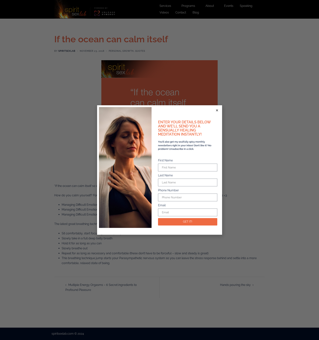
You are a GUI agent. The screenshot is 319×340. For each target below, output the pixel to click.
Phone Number (168, 190)
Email (162, 205)
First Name (165, 160)
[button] (217, 110)
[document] (159, 170)
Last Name (165, 175)
